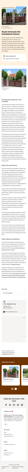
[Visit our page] (10, 405)
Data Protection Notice (5, 467)
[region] (14, 328)
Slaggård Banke (16, 264)
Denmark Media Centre (9, 444)
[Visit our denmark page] (6, 405)
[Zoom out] (24, 340)
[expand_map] (24, 317)
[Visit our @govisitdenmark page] (18, 405)
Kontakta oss (7, 454)
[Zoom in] (24, 336)
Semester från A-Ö (8, 453)
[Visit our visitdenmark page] (14, 405)
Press (5, 432)
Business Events (8, 434)
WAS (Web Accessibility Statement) (18, 467)
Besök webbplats (10, 56)
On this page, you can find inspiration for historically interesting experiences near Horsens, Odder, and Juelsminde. (14, 275)
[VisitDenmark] (8, 411)
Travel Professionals (8, 436)
